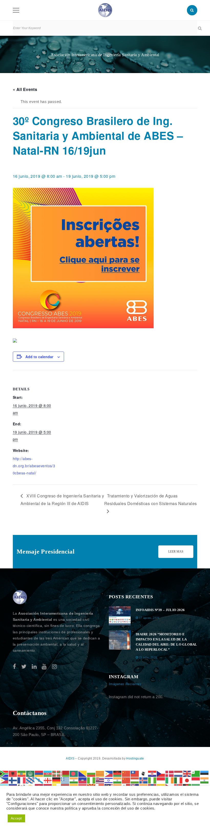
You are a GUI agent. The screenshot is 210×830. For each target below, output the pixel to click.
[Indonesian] (161, 780)
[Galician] (39, 780)
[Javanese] (196, 780)
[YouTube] (44, 666)
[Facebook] (14, 666)
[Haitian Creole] (82, 780)
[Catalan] (100, 773)
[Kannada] (204, 780)
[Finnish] (13, 780)
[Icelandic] (143, 780)
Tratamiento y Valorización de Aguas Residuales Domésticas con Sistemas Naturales (150, 499)
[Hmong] (126, 780)
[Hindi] (117, 780)
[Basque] (56, 773)
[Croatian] (152, 773)
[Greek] (65, 780)
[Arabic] (30, 773)
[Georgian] (48, 780)
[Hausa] (91, 780)
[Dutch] (178, 773)
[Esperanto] (196, 773)
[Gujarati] (74, 780)
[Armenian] (39, 773)
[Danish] (169, 773)
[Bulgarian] (91, 773)
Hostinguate (135, 758)
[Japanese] (187, 780)
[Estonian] (204, 773)
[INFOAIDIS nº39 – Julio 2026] (120, 615)
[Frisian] (30, 780)
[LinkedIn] (34, 666)
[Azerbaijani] (48, 773)
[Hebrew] (108, 780)
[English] (187, 773)
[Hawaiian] (100, 780)
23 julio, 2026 (148, 657)
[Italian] (178, 780)
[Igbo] (152, 780)
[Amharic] (21, 773)
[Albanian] (13, 773)
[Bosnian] (82, 773)
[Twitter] (23, 666)
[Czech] (161, 773)
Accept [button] (16, 818)
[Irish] (169, 780)
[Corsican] (143, 773)
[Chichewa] (117, 773)
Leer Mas (175, 551)
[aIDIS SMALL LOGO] (20, 597)
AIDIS (70, 758)
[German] (56, 780)
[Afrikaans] (4, 773)
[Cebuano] (108, 773)
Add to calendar (39, 356)
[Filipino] (4, 780)
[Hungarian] (135, 780)
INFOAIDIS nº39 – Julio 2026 (160, 610)
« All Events (25, 89)
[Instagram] (54, 666)
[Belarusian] (65, 773)
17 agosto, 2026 (149, 617)
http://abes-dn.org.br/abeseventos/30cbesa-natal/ (34, 465)
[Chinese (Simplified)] (126, 773)
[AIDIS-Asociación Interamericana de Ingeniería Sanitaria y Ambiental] (105, 10)
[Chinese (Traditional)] (135, 773)
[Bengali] (74, 773)
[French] (21, 780)
